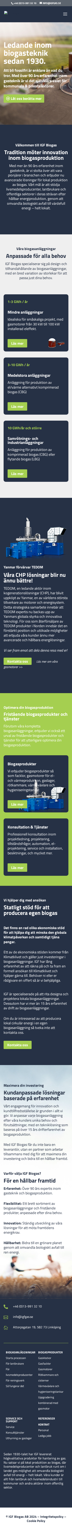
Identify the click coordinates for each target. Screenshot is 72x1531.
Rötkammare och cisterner (48, 1377)
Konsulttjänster (15, 1432)
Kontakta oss (17, 661)
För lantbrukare (15, 1363)
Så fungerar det (15, 1386)
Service (10, 1427)
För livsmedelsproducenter (19, 1372)
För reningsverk (15, 1380)
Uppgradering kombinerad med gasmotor (48, 1402)
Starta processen (16, 1358)
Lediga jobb (44, 1436)
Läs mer (17, 343)
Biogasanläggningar (20, 1352)
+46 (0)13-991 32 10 (27, 1306)
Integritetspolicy (51, 1516)
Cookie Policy (36, 1520)
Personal (43, 1430)
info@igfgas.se (23, 1316)
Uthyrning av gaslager (19, 1438)
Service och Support (14, 1420)
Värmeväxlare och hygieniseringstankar (50, 1388)
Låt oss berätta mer (26, 98)
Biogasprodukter (50, 1352)
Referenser (46, 1418)
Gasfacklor (44, 1363)
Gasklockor (44, 1358)
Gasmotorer (45, 1369)
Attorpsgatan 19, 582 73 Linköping (37, 1327)
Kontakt (43, 1424)
